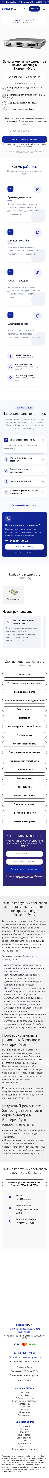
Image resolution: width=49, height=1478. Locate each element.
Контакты (24, 1446)
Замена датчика (25, 778)
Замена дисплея (24, 769)
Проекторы (24, 1409)
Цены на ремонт (25, 1437)
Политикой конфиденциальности (30, 152)
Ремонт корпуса (24, 735)
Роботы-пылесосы (25, 1398)
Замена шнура (25, 787)
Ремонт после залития (24, 804)
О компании (24, 1426)
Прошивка (24, 674)
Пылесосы (24, 1406)
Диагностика (24, 1443)
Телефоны (24, 1392)
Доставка (24, 1429)
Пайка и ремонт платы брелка (24, 761)
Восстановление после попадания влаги (24, 700)
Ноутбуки (24, 1395)
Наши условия (24, 1331)
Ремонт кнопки (24, 709)
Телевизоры (24, 1404)
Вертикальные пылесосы (24, 1401)
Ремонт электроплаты (24, 795)
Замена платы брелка (24, 821)
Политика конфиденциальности (24, 1329)
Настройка (24, 718)
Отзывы (24, 1440)
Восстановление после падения (24, 752)
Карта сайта (24, 1380)
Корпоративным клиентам (24, 1449)
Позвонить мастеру (24, 547)
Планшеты (24, 1412)
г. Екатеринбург (11, 2)
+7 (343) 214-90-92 (16, 540)
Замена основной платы (24, 743)
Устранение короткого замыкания (24, 683)
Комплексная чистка (24, 692)
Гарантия (24, 1432)
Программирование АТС (24, 813)
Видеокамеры (24, 1415)
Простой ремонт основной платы (24, 726)
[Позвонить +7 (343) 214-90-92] (25, 9)
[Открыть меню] (44, 9)
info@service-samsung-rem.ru (26, 1357)
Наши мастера (24, 1435)
